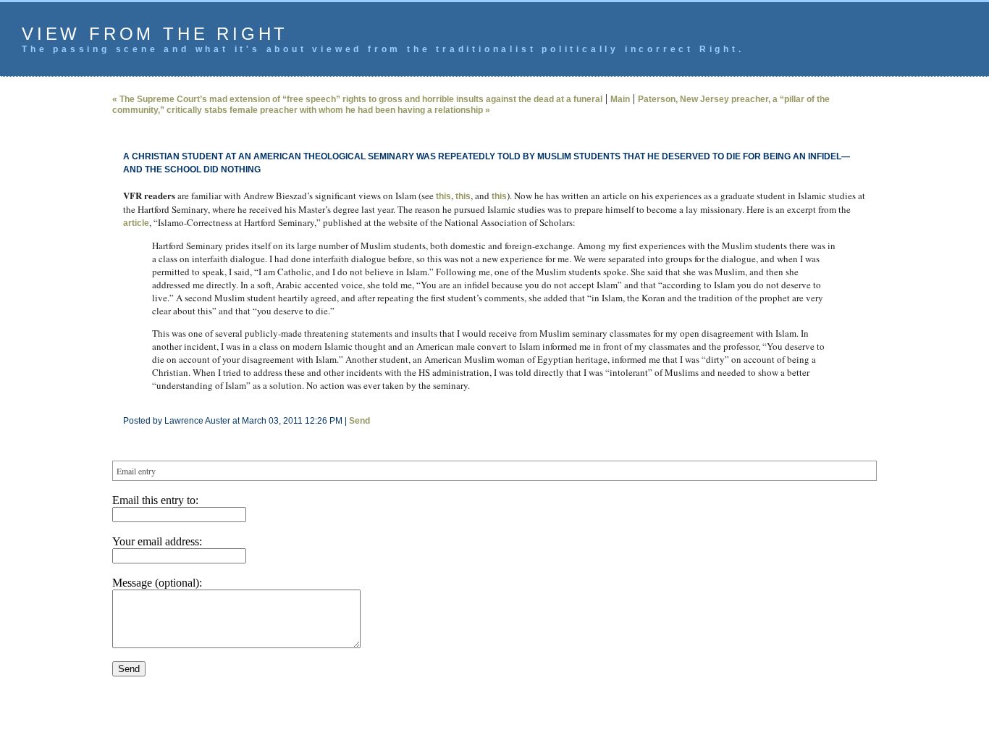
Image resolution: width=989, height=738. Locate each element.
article (136, 223)
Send (359, 421)
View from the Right (155, 33)
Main (620, 99)
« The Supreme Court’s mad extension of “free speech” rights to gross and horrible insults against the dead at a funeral (357, 99)
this (443, 196)
